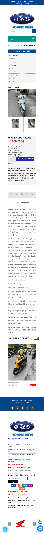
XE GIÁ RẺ (14, 75)
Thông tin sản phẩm (22, 203)
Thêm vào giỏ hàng (26, 159)
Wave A (14, 149)
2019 (20, 152)
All (18, 45)
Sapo (17, 473)
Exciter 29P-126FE (13, 382)
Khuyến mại (18, 4)
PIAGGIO (13, 62)
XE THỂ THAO (15, 55)
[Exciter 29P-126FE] (22, 362)
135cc (26, 348)
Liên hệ (27, 4)
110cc (18, 154)
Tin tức (31, 1)
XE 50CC (13, 81)
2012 (26, 346)
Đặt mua (32, 385)
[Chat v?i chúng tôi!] (40, 528)
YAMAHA (13, 65)
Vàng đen (25, 350)
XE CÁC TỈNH (15, 78)
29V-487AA (15, 150)
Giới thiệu (23, 1)
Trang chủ (13, 1)
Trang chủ (11, 45)
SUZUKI (13, 72)
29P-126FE (24, 345)
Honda (21, 147)
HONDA (13, 59)
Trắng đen (18, 156)
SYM (12, 68)
